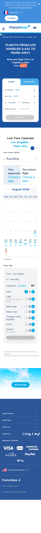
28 (25, 240)
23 (35, 230)
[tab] (11, 81)
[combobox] (12, 102)
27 (20, 240)
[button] (20, 90)
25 (11, 240)
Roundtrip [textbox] (12, 103)
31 (6, 249)
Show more (20, 385)
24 (6, 240)
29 (30, 240)
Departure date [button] (10, 109)
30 (35, 240)
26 (15, 240)
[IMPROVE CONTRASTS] (35, 28)
